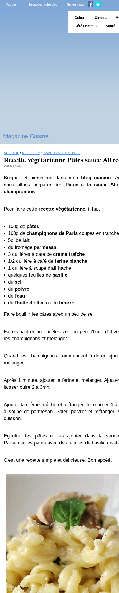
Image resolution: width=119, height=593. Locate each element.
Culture (81, 18)
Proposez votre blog (43, 4)
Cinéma (101, 18)
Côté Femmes (86, 26)
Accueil (11, 4)
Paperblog (32, 22)
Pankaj (15, 166)
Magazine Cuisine (26, 136)
